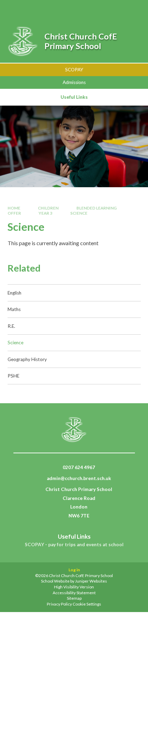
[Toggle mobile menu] (133, 10)
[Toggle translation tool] (115, 10)
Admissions (74, 82)
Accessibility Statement (74, 592)
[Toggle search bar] (97, 10)
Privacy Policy (59, 604)
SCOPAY (74, 69)
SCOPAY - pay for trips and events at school (74, 544)
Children (48, 208)
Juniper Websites (91, 581)
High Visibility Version (74, 586)
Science (78, 213)
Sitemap (74, 598)
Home (14, 208)
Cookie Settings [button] (87, 604)
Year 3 (45, 213)
